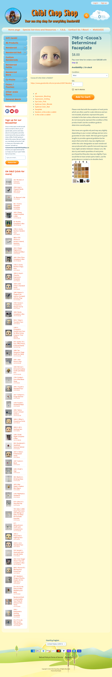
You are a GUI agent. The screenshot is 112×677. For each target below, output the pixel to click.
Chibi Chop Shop (55, 669)
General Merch (13, 99)
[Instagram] (16, 111)
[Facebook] (7, 111)
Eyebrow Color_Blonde (43, 104)
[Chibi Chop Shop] (42, 15)
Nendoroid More (11, 73)
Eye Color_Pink (40, 101)
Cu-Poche (16, 80)
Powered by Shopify (56, 671)
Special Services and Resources (41, 30)
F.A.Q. (63, 30)
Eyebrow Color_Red (42, 107)
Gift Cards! (11, 38)
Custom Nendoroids (12, 58)
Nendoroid (16, 48)
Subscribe (12, 162)
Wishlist (98, 30)
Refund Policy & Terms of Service (51, 657)
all (36, 93)
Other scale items (12, 93)
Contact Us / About (79, 30)
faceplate (38, 109)
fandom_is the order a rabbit (45, 112)
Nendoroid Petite (11, 66)
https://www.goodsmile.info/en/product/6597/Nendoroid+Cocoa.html (57, 83)
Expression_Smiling (42, 99)
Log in (95, 3)
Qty (73, 81)
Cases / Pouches (10, 85)
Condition (75, 72)
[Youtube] (12, 111)
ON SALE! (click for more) (14, 172)
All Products (12, 43)
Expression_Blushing (43, 96)
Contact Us (69, 657)
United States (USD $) (55, 644)
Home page (14, 30)
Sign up (104, 3)
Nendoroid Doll (16, 53)
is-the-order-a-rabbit (42, 114)
